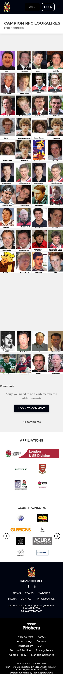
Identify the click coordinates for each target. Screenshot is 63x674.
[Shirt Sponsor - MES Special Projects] (20, 519)
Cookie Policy (17, 654)
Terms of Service (20, 650)
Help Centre (25, 636)
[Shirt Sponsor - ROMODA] (20, 542)
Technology (25, 645)
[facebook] (28, 587)
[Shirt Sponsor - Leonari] (42, 530)
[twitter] (35, 587)
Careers (41, 641)
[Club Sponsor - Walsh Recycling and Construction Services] (42, 519)
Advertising (24, 641)
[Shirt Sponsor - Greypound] (20, 553)
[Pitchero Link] (31, 628)
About (42, 636)
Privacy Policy (44, 650)
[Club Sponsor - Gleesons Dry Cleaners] (20, 530)
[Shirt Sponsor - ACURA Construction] (42, 542)
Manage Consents (42, 654)
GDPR (41, 645)
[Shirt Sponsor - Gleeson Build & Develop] (42, 553)
